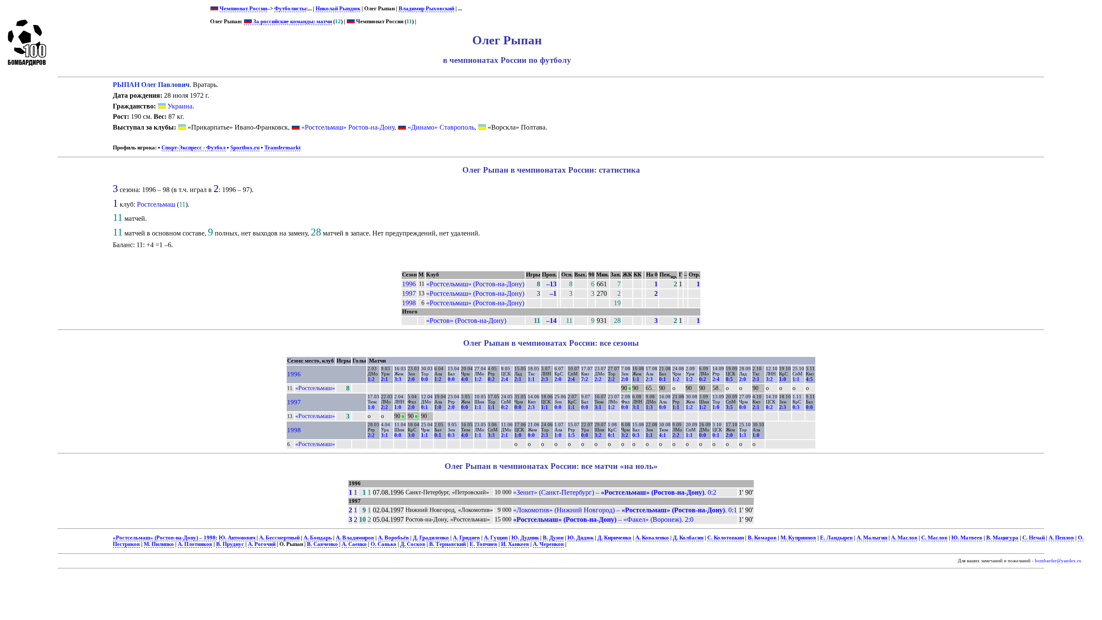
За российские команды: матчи (292, 22)
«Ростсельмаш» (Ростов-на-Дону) (475, 284)
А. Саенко (354, 544)
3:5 (729, 407)
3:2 (769, 379)
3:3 (397, 379)
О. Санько (383, 544)
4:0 (464, 379)
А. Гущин (496, 538)
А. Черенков (548, 544)
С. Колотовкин (725, 538)
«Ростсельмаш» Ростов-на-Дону (347, 127)
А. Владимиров (355, 538)
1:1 (531, 379)
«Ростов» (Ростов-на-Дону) (466, 320)
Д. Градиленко (431, 538)
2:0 (411, 379)
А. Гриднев (466, 538)
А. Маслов (904, 538)
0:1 (662, 379)
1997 (409, 293)
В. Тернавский (447, 544)
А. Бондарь (317, 538)
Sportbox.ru (245, 148)
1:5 (571, 435)
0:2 (491, 379)
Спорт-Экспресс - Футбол (193, 148)
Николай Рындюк (338, 9)
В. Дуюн (553, 538)
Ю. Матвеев (966, 538)
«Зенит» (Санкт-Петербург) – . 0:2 (614, 492)
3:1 (597, 407)
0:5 (729, 379)
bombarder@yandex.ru (1058, 560)
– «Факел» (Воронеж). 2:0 (603, 519)
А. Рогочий (262, 544)
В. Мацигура (1002, 538)
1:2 (371, 379)
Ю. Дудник (525, 538)
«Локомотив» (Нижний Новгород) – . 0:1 (625, 510)
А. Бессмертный (279, 538)
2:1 (384, 379)
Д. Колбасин (688, 538)
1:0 (782, 379)
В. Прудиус (230, 544)
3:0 (411, 435)
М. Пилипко (159, 544)
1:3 (649, 407)
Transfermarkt (282, 148)
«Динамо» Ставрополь (441, 127)
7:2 (584, 379)
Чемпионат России (243, 9)
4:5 (809, 379)
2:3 (544, 379)
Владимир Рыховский (426, 9)
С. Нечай (1033, 538)
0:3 (795, 407)
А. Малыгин (872, 538)
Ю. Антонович (237, 538)
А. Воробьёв (393, 538)
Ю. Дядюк (580, 538)
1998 (409, 303)
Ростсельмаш (156, 204)
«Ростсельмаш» (315, 387)
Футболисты (290, 9)
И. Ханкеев (515, 544)
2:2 (597, 379)
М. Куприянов (798, 538)
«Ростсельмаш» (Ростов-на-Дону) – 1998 (164, 538)
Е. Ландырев (836, 538)
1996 (409, 284)
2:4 (504, 379)
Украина (179, 106)
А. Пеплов (1061, 538)
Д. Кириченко (614, 538)
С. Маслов (934, 538)
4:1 (662, 435)
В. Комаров (762, 538)
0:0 (424, 379)
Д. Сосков (412, 544)
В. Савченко (322, 544)
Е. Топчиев (483, 544)
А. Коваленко (652, 538)
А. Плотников (195, 544)
